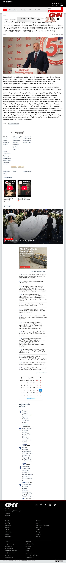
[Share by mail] (57, 34)
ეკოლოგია (39, 529)
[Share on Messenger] (52, 34)
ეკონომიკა (7, 523)
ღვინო (27, 550)
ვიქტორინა (28, 546)
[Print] (62, 34)
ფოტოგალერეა (9, 548)
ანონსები (7, 541)
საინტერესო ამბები (10, 552)
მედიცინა (38, 534)
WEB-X (29, 560)
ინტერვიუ (7, 527)
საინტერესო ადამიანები (11, 550)
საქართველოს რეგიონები (42, 525)
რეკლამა (7, 513)
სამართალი (8, 536)
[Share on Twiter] (55, 34)
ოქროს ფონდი (9, 557)
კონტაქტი (7, 515)
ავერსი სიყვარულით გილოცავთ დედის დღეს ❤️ (24, 199)
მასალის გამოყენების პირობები (13, 511)
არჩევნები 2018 (30, 557)
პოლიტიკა (7, 520)
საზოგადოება (8, 532)
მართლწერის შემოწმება (32, 555)
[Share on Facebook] (50, 34)
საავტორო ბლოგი (9, 544)
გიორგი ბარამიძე (14, 123)
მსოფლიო (38, 520)
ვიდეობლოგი (8, 546)
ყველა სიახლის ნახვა (41, 372)
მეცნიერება (28, 541)
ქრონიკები (7, 206)
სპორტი (38, 536)
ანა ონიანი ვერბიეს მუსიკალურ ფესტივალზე (8, 199)
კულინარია (28, 552)
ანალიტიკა (8, 525)
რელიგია (38, 532)
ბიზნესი (7, 534)
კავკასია (38, 523)
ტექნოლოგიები (30, 544)
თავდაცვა (38, 527)
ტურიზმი (28, 548)
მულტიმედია (8, 177)
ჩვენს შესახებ (8, 508)
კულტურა (7, 529)
